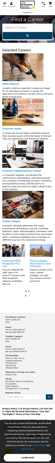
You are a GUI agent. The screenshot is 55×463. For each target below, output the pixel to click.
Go (49, 397)
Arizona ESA (10, 375)
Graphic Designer (11, 221)
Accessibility (11, 384)
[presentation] (26, 291)
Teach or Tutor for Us (15, 358)
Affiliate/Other (11, 368)
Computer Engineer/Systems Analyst (21, 171)
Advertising (10, 365)
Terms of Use (27, 449)
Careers (27, 12)
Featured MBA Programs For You (11, 263)
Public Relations (10, 84)
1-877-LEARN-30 (12, 320)
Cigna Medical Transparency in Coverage (17, 387)
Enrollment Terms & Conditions (19, 381)
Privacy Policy (39, 445)
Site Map (35, 414)
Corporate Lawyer (11, 128)
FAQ (7, 322)
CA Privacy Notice (28, 409)
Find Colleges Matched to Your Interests (40, 263)
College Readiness (13, 361)
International (11, 363)
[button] (26, 295)
